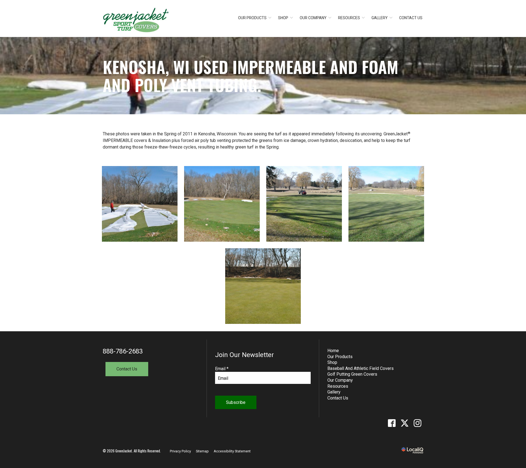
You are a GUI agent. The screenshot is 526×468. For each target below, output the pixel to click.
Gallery (379, 18)
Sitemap (202, 451)
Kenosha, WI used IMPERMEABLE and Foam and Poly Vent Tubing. (250, 76)
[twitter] (404, 423)
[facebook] (392, 423)
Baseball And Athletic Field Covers (360, 368)
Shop (283, 18)
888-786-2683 (123, 351)
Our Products (252, 18)
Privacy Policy (180, 451)
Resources (349, 18)
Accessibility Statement (232, 451)
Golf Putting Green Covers (352, 374)
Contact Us (410, 18)
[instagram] (417, 423)
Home (333, 350)
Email (221, 368)
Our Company (313, 18)
